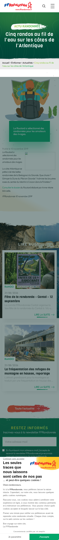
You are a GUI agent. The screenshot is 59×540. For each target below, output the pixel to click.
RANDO (9, 286)
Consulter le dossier (11, 187)
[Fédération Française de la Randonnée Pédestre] (18, 5)
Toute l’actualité (24, 408)
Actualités (28, 62)
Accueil (5, 62)
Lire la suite (42, 314)
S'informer (16, 62)
